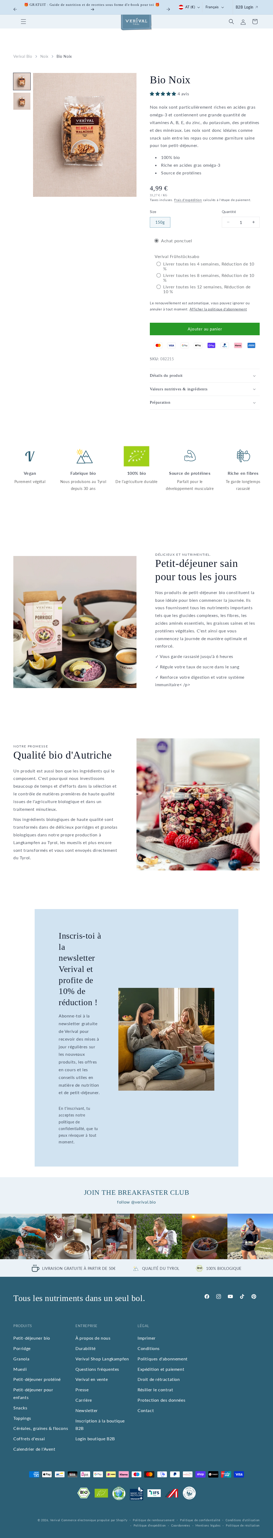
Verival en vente (91, 1379)
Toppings (22, 1418)
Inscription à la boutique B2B (100, 1424)
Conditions (149, 1348)
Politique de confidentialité (200, 1520)
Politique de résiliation (243, 1525)
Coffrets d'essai (29, 1438)
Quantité (229, 212)
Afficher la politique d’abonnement (218, 309)
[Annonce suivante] (168, 9)
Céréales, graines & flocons (40, 1428)
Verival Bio (22, 56)
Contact (146, 1410)
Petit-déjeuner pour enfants (33, 1393)
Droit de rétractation (159, 1379)
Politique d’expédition (150, 1525)
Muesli (20, 1369)
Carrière (83, 1399)
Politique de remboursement (154, 1520)
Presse (82, 1389)
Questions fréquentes (97, 1369)
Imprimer (147, 1337)
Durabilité (85, 1348)
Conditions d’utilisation (243, 1520)
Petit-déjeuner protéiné (37, 1379)
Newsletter (86, 1410)
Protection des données (161, 1399)
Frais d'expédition (188, 200)
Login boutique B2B (95, 1438)
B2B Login (245, 7)
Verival (55, 1520)
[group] (23, 1236)
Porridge (22, 1348)
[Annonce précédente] (15, 9)
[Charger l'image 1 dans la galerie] (21, 81)
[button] (23, 21)
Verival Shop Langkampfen (102, 1358)
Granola (21, 1358)
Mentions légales (207, 1525)
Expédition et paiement (161, 1369)
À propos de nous (93, 1337)
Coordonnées (180, 1525)
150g (160, 222)
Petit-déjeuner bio (31, 1337)
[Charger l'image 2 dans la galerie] (21, 101)
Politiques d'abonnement (163, 1358)
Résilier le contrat (155, 1389)
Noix (44, 56)
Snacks (20, 1407)
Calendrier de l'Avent (34, 1448)
